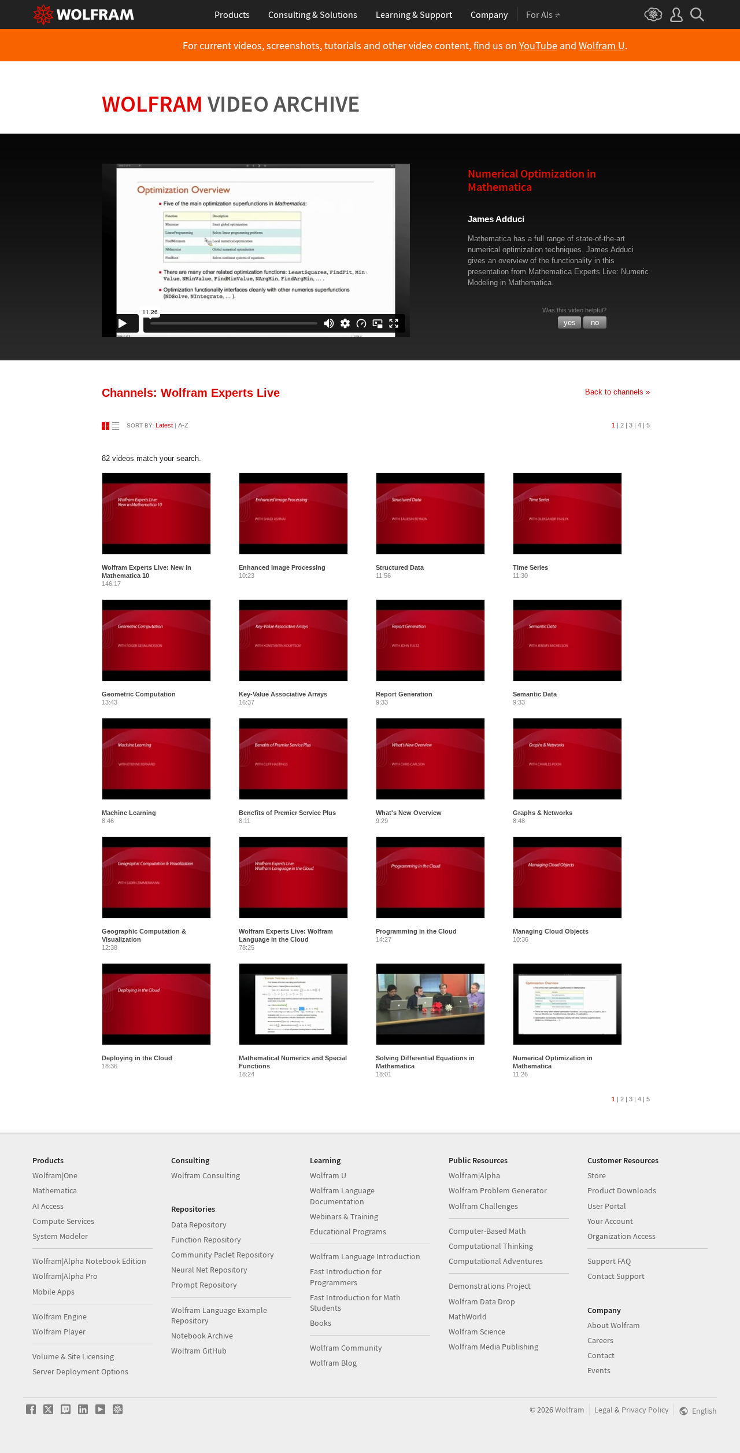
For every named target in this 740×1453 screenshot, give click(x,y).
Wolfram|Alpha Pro (65, 1276)
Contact (601, 1355)
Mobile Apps (53, 1291)
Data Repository (199, 1224)
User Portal (606, 1206)
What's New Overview (409, 812)
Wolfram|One (54, 1175)
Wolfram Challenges (483, 1206)
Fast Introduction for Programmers (346, 1276)
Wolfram (231, 103)
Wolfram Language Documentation (342, 1195)
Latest (164, 425)
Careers (600, 1340)
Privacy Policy (645, 1409)
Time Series (530, 567)
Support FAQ (609, 1261)
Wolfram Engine (59, 1316)
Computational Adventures (496, 1261)
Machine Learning (129, 812)
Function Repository (206, 1239)
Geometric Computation (139, 694)
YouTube (538, 45)
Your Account (610, 1221)
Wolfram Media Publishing (493, 1346)
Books (320, 1323)
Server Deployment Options (80, 1371)
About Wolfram (613, 1325)
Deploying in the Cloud (137, 1057)
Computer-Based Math (487, 1231)
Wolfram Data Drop (482, 1301)
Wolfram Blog (333, 1363)
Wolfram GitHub (199, 1350)
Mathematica (54, 1190)
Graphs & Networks (542, 812)
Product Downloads (621, 1190)
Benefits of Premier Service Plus (287, 812)
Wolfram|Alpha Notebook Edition (89, 1261)
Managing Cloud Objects (551, 931)
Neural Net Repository (209, 1269)
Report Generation (404, 694)
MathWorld (468, 1316)
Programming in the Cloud (416, 931)
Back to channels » (617, 392)
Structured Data (400, 567)
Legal (603, 1409)
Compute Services (63, 1221)
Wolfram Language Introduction (365, 1256)
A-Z (183, 425)
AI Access (48, 1206)
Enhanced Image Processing (282, 567)
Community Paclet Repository (222, 1254)
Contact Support (616, 1276)
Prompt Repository (204, 1284)
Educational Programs (348, 1231)
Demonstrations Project (490, 1286)
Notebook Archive (202, 1335)
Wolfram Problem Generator (498, 1190)
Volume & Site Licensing (73, 1356)
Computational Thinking (491, 1246)
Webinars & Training (344, 1216)
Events (598, 1370)
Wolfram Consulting (205, 1175)
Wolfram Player (59, 1331)
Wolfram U (602, 45)
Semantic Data (535, 694)
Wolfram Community (346, 1348)
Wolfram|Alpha (474, 1175)
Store (596, 1175)
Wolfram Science (477, 1331)
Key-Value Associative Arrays (283, 694)
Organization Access (621, 1236)
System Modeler (60, 1236)
